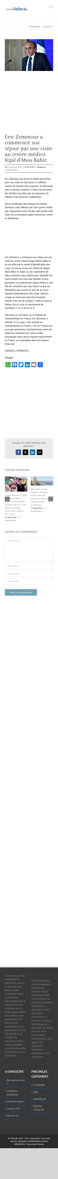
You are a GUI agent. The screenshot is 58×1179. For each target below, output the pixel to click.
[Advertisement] (29, 105)
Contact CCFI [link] (13, 1107)
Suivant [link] (47, 26)
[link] (17, 8)
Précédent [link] (35, 26)
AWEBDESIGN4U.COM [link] (37, 1140)
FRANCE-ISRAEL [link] (11, 170)
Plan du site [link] (13, 1114)
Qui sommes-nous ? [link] (16, 1081)
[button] (7, 498)
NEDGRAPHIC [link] (19, 1143)
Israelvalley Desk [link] (15, 167)
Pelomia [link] (40, 1143)
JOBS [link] (35, 1091)
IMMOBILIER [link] (39, 1098)
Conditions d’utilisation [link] (13, 1092)
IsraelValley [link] (35, 1137)
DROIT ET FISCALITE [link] (38, 1107)
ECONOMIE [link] (39, 1084)
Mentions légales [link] (15, 1100)
